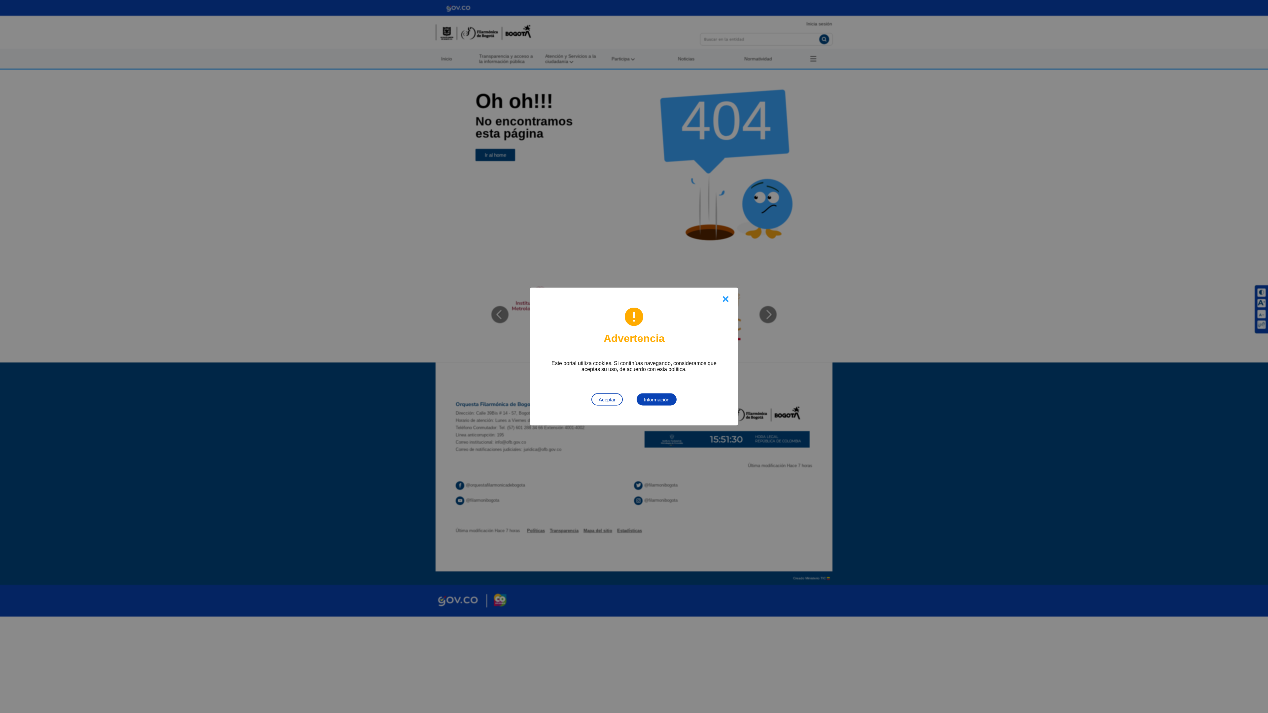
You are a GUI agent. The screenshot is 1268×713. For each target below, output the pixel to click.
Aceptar (607, 399)
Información (656, 399)
